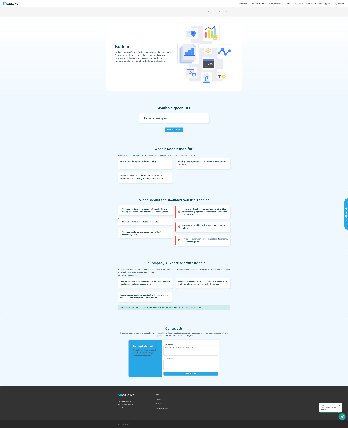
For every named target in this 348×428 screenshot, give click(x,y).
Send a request (174, 129)
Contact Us (159, 399)
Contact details (168, 344)
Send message (191, 373)
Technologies (219, 12)
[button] (329, 3)
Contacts (158, 404)
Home (210, 12)
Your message (168, 358)
